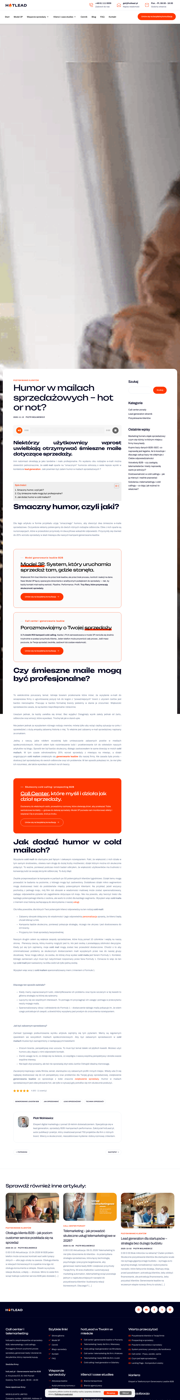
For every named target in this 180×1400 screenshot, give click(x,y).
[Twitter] (162, 1309)
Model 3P (18, 17)
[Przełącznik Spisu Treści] (115, 486)
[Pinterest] (170, 1309)
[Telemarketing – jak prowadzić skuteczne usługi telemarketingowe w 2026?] (90, 1207)
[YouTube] (146, 1309)
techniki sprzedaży (95, 1101)
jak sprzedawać (51, 1101)
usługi (76, 902)
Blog (94, 17)
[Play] (19, 430)
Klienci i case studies (63, 17)
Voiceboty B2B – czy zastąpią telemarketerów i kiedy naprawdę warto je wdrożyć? (144, 466)
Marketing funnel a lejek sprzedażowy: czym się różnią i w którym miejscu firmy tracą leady (147, 440)
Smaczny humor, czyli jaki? (30, 490)
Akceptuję (111, 1393)
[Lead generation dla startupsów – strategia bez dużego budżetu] (147, 1210)
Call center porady (137, 410)
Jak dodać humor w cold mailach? (34, 497)
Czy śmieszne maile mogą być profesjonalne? (40, 493)
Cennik (84, 17)
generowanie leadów (67, 756)
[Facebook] (154, 1309)
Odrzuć (125, 1393)
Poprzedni (22, 1152)
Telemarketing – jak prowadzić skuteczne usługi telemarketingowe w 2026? (89, 1236)
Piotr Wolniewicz (35, 417)
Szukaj (133, 382)
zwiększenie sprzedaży (87, 1079)
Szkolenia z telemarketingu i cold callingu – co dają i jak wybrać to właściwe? (144, 485)
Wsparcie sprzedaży (36, 17)
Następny (112, 1152)
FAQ (102, 17)
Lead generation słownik (140, 414)
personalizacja (90, 916)
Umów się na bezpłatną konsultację (156, 16)
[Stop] (115, 430)
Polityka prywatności (64, 1394)
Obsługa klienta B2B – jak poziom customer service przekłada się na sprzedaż (29, 1238)
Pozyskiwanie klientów (26, 380)
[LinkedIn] (138, 1309)
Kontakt (112, 17)
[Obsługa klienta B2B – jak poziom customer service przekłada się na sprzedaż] (32, 1208)
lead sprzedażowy (72, 1101)
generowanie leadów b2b (27, 1101)
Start (7, 17)
